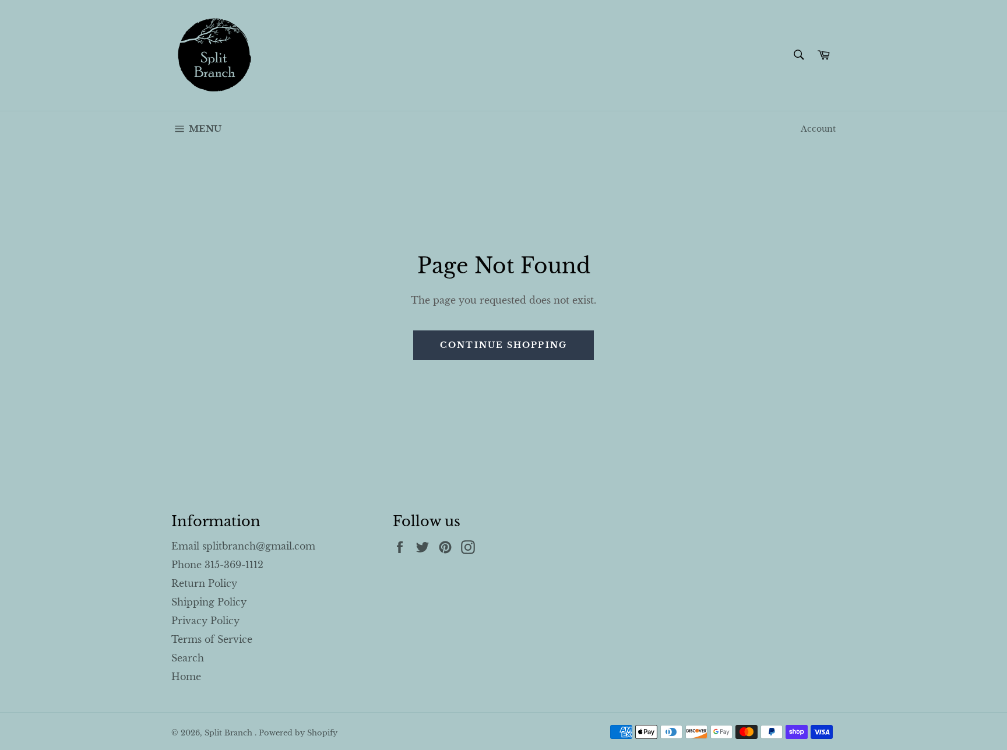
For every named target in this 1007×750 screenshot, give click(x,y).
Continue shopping (503, 345)
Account (818, 129)
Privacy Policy (205, 620)
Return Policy (204, 583)
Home (186, 676)
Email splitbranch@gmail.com (243, 546)
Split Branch (230, 732)
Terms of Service (211, 639)
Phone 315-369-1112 (217, 565)
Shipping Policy (209, 602)
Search (187, 658)
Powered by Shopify (298, 732)
